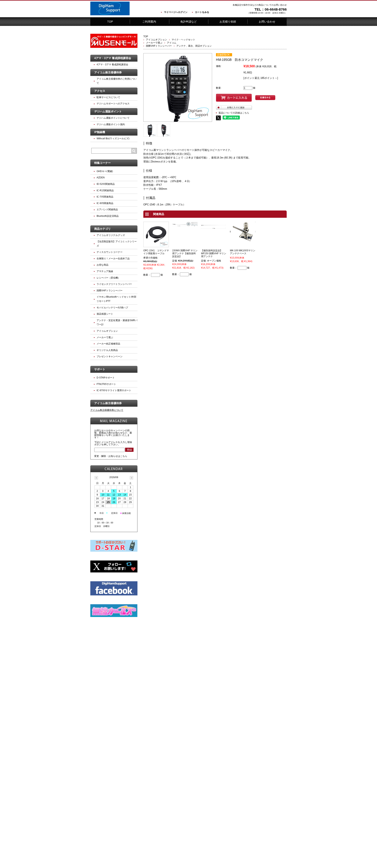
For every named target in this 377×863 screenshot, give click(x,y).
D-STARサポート (106, 377)
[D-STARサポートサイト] (113, 551)
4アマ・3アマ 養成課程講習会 (112, 58)
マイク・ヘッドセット (183, 39)
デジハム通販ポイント (108, 111)
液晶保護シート (105, 314)
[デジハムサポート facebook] (113, 594)
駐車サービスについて (108, 97)
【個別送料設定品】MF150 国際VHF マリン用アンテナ (213, 253)
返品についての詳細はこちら (234, 112)
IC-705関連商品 (105, 196)
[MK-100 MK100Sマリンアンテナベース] (242, 239)
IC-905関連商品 (105, 203)
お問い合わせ (267, 21)
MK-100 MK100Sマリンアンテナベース (242, 252)
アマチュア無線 (105, 271)
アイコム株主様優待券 (108, 72)
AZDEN (101, 177)
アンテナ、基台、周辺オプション (194, 46)
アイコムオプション (156, 39)
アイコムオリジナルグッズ (111, 235)
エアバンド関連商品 (107, 209)
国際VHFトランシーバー (159, 46)
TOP (110, 21)
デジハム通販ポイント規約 (111, 124)
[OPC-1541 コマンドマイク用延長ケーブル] (156, 245)
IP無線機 (99, 132)
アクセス (99, 90)
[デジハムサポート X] (113, 571)
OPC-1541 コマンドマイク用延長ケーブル (156, 252)
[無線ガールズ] (113, 616)
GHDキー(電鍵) (105, 171)
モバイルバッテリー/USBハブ (112, 307)
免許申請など (188, 21)
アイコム (171, 42)
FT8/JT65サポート (106, 384)
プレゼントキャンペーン (110, 356)
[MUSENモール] (113, 47)
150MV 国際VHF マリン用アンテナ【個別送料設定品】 (185, 253)
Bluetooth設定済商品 (108, 216)
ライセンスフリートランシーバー (114, 284)
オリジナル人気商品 (107, 350)
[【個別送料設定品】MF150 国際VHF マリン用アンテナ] (214, 228)
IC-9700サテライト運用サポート (114, 390)
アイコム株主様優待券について (106, 410)
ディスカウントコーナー (110, 252)
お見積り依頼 (228, 21)
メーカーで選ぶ (154, 42)
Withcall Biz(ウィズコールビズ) (113, 138)
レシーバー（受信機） (108, 277)
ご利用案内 (149, 21)
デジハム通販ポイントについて (113, 118)
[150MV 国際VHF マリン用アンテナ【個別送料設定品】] (185, 225)
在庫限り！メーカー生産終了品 (113, 258)
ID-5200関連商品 (106, 184)
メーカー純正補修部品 (108, 343)
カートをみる (202, 12)
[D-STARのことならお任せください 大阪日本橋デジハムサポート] (110, 14)
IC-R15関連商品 (105, 190)
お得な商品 (102, 264)
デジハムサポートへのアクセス (113, 103)
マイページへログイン (176, 12)
